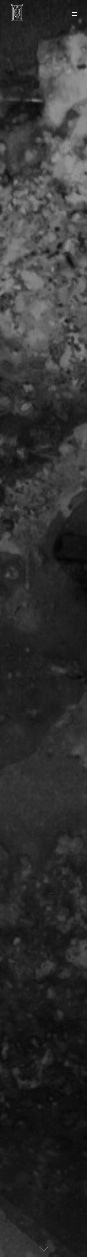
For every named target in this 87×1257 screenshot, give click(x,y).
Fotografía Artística (43, 561)
